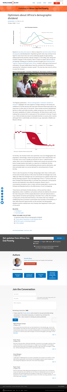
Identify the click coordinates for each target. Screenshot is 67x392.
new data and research (24, 52)
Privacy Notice (27, 313)
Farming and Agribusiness (29, 275)
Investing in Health (17, 275)
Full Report (18, 211)
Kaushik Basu (11, 21)
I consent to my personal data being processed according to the (46, 247)
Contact (50, 2)
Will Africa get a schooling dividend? (25, 221)
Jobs (22, 386)
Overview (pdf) (19, 213)
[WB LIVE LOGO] (57, 3)
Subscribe (59, 238)
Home (34, 2)
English (14, 23)
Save (15, 319)
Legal (4, 386)
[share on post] (2, 194)
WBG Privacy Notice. (49, 248)
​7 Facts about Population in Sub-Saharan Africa (28, 219)
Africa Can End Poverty (38, 9)
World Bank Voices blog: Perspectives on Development (52, 275)
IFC (19, 390)
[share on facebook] (2, 191)
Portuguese (58, 241)
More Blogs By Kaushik (30, 263)
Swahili (36, 243)
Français (18, 23)
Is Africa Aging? (19, 223)
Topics (44, 2)
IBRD (14, 390)
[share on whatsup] (2, 199)
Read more (15, 333)
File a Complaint (61, 386)
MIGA (22, 390)
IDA (17, 390)
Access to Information (16, 386)
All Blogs (39, 2)
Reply (53, 334)
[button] (62, 3)
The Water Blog (40, 275)
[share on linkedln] (2, 197)
